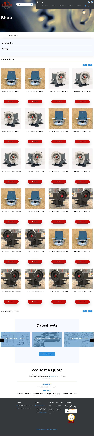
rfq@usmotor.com (52, 376)
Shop (46, 6)
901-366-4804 (41, 410)
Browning (58, 408)
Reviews (50, 413)
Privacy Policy (51, 410)
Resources (61, 6)
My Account (51, 409)
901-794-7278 (42, 409)
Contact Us (71, 6)
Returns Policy (51, 412)
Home (42, 6)
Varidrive (58, 407)
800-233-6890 (43, 408)
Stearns (57, 410)
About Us (54, 6)
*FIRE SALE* (78, 6)
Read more (11, 101)
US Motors (58, 405)
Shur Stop (58, 409)
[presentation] (2, 340)
